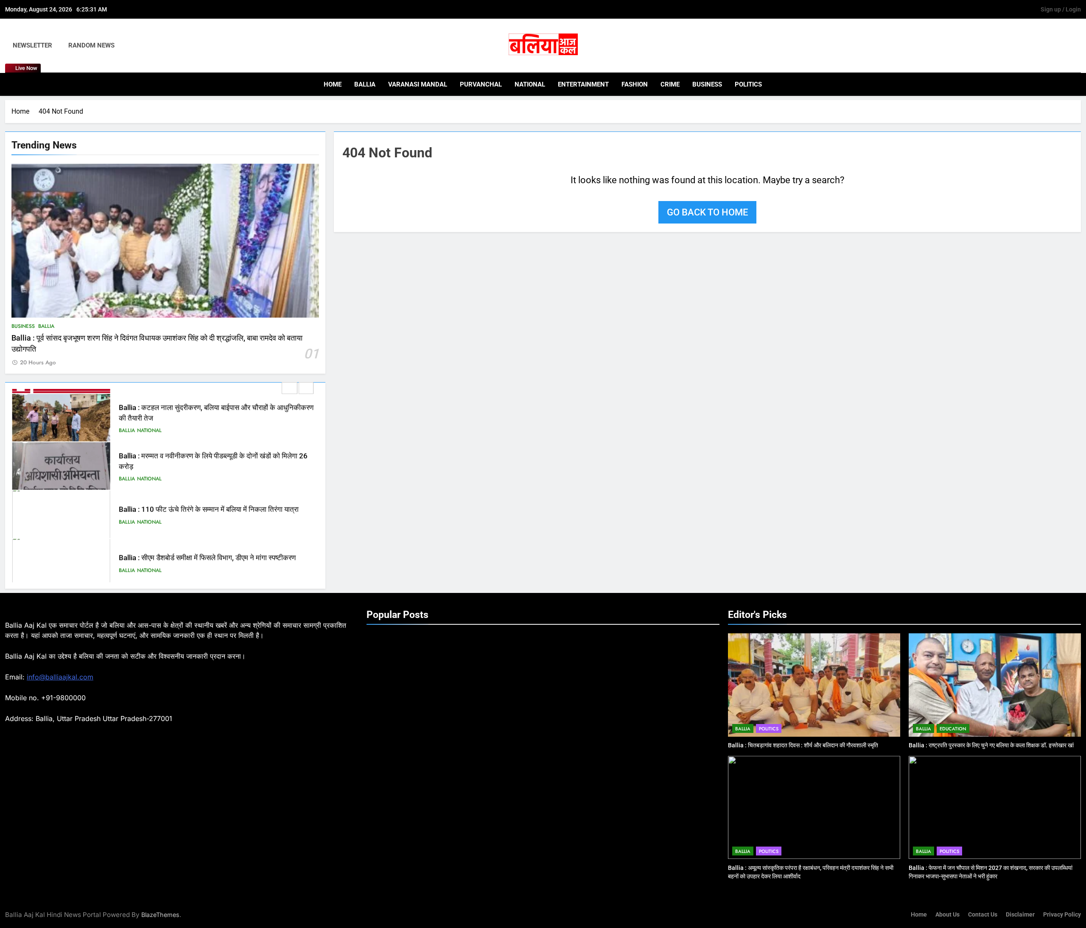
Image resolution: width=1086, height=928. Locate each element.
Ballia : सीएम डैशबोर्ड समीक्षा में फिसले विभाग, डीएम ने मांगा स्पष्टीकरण (207, 553)
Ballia (364, 84)
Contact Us (982, 914)
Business (707, 84)
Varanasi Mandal (417, 84)
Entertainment (583, 84)
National (530, 84)
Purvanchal (481, 84)
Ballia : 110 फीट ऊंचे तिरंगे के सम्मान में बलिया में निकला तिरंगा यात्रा (209, 505)
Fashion (634, 84)
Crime (670, 84)
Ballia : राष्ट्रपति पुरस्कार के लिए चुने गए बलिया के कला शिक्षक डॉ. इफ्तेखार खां (991, 745)
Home (332, 84)
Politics (748, 84)
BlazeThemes (160, 914)
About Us (947, 914)
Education (953, 728)
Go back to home (707, 212)
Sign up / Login (1061, 9)
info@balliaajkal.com (60, 677)
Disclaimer (1020, 914)
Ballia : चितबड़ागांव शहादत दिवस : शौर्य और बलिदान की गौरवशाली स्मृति (803, 745)
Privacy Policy (1062, 914)
